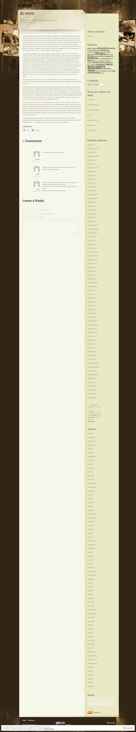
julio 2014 (90, 206)
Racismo (109, 62)
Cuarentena (90, 52)
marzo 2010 (90, 351)
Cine (98, 50)
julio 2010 (90, 336)
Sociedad (33, 22)
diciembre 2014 (91, 194)
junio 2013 (90, 237)
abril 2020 (90, 145)
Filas (107, 54)
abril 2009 (90, 394)
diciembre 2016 (91, 168)
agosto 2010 (91, 332)
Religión (25, 22)
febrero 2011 (91, 313)
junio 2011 (90, 298)
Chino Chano (91, 100)
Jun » (93, 421)
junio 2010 (90, 340)
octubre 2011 (91, 290)
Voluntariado (93, 73)
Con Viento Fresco (92, 105)
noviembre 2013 (92, 229)
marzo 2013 (90, 248)
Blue (17, 12)
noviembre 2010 (92, 325)
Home (20, 6)
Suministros (106, 69)
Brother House (91, 50)
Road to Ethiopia (92, 130)
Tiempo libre (103, 71)
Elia (88, 115)
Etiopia (28, 20)
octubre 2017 (91, 152)
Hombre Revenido (92, 120)
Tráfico (109, 71)
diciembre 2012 (91, 252)
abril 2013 (90, 244)
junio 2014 (90, 210)
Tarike (91, 70)
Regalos (93, 65)
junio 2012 (90, 267)
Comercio (104, 50)
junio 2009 (90, 386)
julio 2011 (90, 294)
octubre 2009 (91, 371)
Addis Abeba (92, 48)
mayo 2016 (90, 171)
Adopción (102, 48)
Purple (17, 27)
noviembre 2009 (92, 367)
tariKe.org (27, 6)
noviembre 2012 (92, 256)
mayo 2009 (90, 390)
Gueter (111, 54)
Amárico (111, 48)
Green (17, 20)
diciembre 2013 (91, 225)
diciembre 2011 (91, 282)
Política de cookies (49, 729)
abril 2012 (90, 275)
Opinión (95, 62)
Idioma (90, 56)
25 (92, 417)
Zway (102, 73)
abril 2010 (90, 348)
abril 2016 (90, 175)
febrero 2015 (91, 187)
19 (94, 415)
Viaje (113, 71)
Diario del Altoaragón (93, 110)
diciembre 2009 (91, 363)
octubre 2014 (91, 202)
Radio (89, 65)
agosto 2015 (91, 179)
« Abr (89, 421)
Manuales (105, 58)
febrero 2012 (91, 279)
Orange (17, 16)
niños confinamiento (99, 61)
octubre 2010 (91, 328)
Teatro (97, 71)
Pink (17, 23)
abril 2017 (90, 160)
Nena (90, 60)
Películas (102, 62)
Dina (38, 189)
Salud (29, 22)
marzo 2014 (90, 221)
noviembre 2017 (92, 148)
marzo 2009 (90, 397)
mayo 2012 (90, 271)
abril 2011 (90, 305)
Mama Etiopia (91, 125)
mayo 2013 (90, 240)
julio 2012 (90, 263)
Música (111, 58)
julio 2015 (90, 183)
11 (92, 413)
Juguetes (109, 56)
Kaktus (54, 20)
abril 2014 (90, 217)
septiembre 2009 (92, 374)
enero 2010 (90, 359)
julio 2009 (90, 382)
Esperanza (91, 54)
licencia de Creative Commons (45, 724)
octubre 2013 (91, 233)
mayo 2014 (90, 214)
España (108, 52)
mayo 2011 (90, 302)
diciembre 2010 (91, 321)
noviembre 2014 (92, 198)
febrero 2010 (91, 355)
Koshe (100, 58)
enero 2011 (90, 317)
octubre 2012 (91, 259)
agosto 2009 (91, 378)
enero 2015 (90, 191)
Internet (102, 56)
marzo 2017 (90, 164)
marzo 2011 (90, 309)
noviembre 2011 (92, 286)
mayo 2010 (90, 344)
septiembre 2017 (92, 156)
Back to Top (111, 723)
